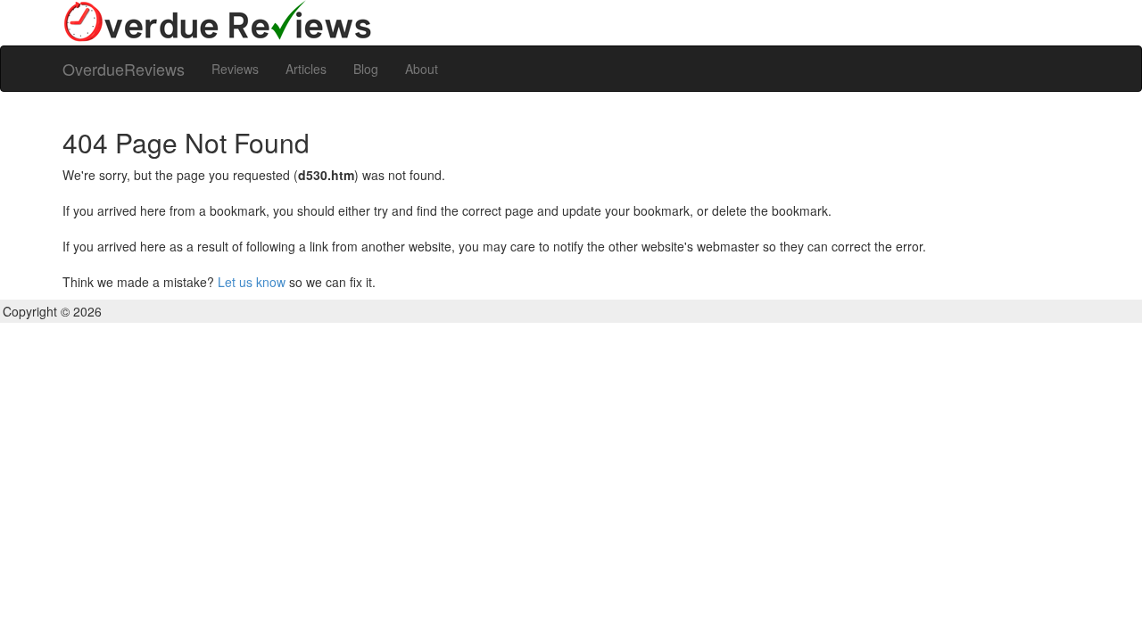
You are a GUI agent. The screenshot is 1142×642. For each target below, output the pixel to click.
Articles (306, 69)
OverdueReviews (123, 68)
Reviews (235, 69)
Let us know (252, 282)
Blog (365, 69)
